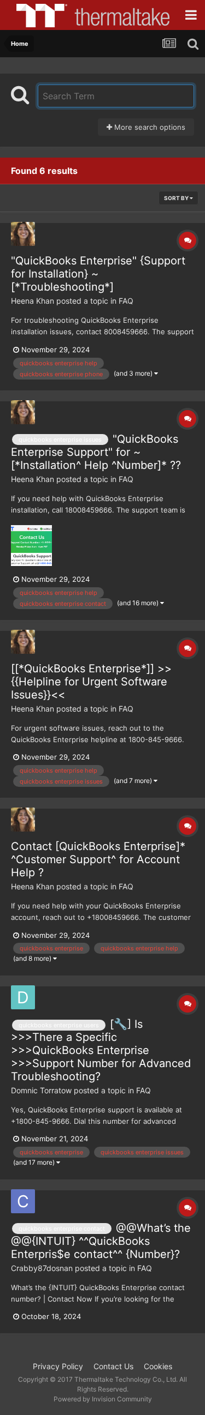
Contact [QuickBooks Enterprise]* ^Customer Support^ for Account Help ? (98, 859)
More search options (148, 127)
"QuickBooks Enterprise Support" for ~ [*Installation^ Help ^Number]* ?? (96, 452)
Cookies (158, 1366)
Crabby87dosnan (42, 1268)
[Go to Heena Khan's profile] (23, 234)
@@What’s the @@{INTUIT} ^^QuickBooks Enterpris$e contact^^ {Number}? (101, 1241)
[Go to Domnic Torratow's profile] (23, 997)
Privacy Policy (58, 1366)
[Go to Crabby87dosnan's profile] (23, 1201)
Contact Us (113, 1366)
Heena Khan (32, 300)
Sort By (177, 198)
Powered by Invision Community (103, 1399)
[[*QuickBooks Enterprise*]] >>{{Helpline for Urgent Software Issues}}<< (91, 681)
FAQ (126, 300)
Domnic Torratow (41, 1090)
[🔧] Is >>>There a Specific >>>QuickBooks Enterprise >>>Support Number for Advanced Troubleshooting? (101, 1050)
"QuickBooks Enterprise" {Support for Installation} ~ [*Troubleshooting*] (98, 273)
